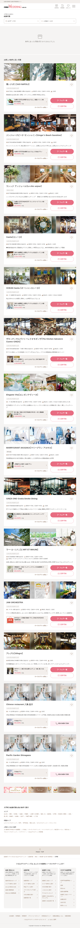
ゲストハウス (52, 823)
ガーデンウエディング (34, 829)
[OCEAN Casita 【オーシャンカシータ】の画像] (40, 275)
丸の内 (5, 814)
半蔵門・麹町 (29, 816)
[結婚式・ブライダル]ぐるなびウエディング (15, 856)
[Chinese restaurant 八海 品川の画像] (40, 692)
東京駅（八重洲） (62, 814)
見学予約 (63, 106)
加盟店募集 (68, 916)
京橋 (69, 814)
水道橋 (16, 816)
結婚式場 (30, 856)
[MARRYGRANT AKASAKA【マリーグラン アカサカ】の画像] (40, 435)
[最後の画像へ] (73, 72)
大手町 (54, 814)
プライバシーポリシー (34, 916)
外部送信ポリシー (46, 916)
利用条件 (24, 916)
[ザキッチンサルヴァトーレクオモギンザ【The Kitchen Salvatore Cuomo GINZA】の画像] (40, 326)
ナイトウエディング (47, 829)
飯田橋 (49, 814)
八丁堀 (36, 816)
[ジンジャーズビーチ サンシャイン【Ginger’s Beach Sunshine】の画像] (40, 123)
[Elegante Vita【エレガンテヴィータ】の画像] (40, 382)
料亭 (20, 823)
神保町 (11, 816)
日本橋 (15, 814)
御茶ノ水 (43, 814)
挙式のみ (67, 829)
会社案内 (11, 916)
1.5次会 (24, 829)
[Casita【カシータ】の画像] (40, 224)
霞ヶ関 (5, 816)
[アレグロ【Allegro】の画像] (40, 641)
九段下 (22, 816)
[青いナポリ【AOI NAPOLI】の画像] (40, 72)
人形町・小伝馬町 (34, 814)
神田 (10, 814)
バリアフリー (22, 832)
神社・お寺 (32, 823)
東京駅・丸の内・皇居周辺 (46, 856)
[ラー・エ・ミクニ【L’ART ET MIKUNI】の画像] (40, 537)
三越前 (21, 814)
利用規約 (18, 916)
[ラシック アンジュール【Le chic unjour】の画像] (40, 173)
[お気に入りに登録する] (71, 84)
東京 (36, 856)
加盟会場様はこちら (58, 916)
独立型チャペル (59, 829)
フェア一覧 (63, 100)
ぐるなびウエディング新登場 (35, 832)
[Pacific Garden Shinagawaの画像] (40, 743)
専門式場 (25, 823)
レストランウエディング (10, 823)
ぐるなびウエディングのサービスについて (35, 919)
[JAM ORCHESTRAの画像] (40, 590)
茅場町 (26, 814)
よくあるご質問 (52, 919)
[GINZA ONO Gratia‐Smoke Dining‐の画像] (40, 486)
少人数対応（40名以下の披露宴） (12, 829)
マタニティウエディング (10, 832)
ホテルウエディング (42, 823)
